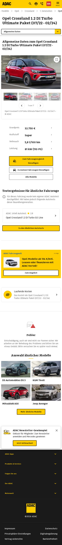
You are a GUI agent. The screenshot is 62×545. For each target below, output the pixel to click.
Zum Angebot (31, 273)
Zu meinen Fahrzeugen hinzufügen (33, 170)
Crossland (29, 11)
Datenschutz (51, 528)
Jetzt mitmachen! (25, 443)
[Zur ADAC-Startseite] (6, 3)
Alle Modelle (31, 177)
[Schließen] (56, 431)
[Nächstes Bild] (40, 106)
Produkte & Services (13, 464)
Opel (17, 11)
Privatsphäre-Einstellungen (18, 533)
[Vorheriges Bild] (22, 106)
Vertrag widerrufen (14, 539)
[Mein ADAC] (36, 3)
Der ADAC (9, 483)
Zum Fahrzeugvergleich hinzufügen (33, 161)
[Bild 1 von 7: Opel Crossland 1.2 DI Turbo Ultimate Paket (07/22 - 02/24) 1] (10, 96)
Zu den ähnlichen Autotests (31, 228)
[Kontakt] (42, 3)
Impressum (10, 528)
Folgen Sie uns (11, 474)
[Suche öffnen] (30, 3)
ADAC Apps (9, 454)
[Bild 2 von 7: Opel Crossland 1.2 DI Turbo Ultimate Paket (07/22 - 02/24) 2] (25, 96)
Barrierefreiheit (50, 539)
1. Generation (46, 11)
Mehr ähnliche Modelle (31, 412)
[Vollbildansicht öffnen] (57, 59)
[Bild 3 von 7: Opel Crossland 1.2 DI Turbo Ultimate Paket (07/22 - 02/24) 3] (40, 96)
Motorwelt (9, 493)
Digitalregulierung (48, 533)
